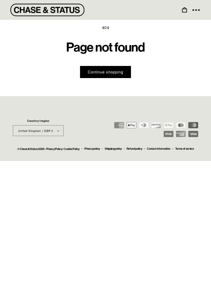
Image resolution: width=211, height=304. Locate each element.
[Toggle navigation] (196, 10)
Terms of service (184, 148)
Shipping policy (113, 148)
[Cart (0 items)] (184, 10)
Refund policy (134, 148)
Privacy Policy (54, 149)
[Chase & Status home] (47, 10)
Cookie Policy (72, 149)
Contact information (158, 148)
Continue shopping (105, 71)
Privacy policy (92, 148)
